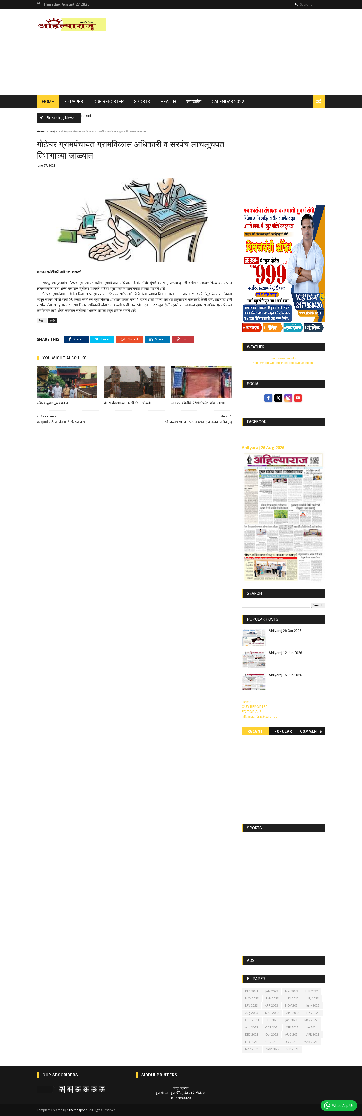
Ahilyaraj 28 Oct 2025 (285, 631)
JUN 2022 (292, 998)
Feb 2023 (272, 998)
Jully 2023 (312, 998)
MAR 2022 (272, 1013)
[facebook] (268, 398)
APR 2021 (312, 1034)
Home (41, 131)
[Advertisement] (235, 52)
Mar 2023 (291, 991)
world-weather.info (283, 358)
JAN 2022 (271, 991)
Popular (283, 731)
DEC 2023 (251, 1034)
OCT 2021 (272, 1027)
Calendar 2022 (228, 101)
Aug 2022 (251, 1027)
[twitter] (278, 398)
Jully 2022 (312, 1005)
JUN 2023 (251, 1005)
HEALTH (168, 101)
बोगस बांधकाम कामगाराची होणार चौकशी (127, 403)
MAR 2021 (311, 1042)
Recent (255, 731)
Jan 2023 (291, 1020)
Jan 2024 (311, 1027)
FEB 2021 (251, 1042)
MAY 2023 (252, 998)
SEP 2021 (292, 1049)
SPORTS (142, 101)
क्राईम (53, 131)
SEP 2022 (292, 1027)
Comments (311, 731)
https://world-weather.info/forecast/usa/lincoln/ (283, 363)
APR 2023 (271, 1005)
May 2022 (311, 1020)
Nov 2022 (272, 1049)
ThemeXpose (78, 1110)
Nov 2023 (313, 1013)
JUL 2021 (271, 1042)
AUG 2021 (292, 1034)
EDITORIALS (252, 711)
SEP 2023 (272, 1020)
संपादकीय (193, 101)
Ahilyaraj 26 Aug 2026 (263, 447)
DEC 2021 (251, 991)
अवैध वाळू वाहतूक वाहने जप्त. (54, 403)
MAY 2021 (252, 1049)
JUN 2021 (290, 1042)
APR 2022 (292, 1013)
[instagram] (288, 398)
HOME (48, 101)
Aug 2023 (251, 1013)
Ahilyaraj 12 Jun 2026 (285, 653)
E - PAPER (73, 101)
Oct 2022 (271, 1034)
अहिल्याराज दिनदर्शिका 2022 (260, 716)
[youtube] (298, 398)
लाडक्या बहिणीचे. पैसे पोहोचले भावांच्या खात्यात (199, 403)
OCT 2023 (252, 1020)
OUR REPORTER (108, 101)
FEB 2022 (311, 991)
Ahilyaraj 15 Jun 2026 (285, 675)
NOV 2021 (292, 1005)
